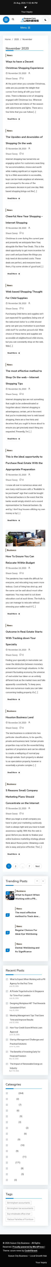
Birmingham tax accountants (20, 1208)
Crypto (13, 1099)
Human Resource (17, 1128)
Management (16, 1157)
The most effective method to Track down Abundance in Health (27, 914)
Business (11, 550)
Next (38, 866)
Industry (13, 1139)
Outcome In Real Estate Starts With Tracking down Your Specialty (24, 638)
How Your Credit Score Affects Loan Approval (26, 1030)
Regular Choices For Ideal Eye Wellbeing (26, 932)
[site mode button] (45, 19)
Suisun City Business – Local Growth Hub (27, 1256)
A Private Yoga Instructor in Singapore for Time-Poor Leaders (27, 993)
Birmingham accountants (18, 1203)
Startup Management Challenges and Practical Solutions (26, 1042)
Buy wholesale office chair (18, 1214)
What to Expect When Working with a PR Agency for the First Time (27, 897)
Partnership (15, 1168)
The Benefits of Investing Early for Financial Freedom (25, 1054)
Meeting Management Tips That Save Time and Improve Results (27, 1017)
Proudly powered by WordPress (28, 1247)
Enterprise (14, 1116)
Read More (12, 119)
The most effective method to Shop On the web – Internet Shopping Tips (24, 377)
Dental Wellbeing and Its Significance (27, 949)
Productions (15, 1174)
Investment (15, 1145)
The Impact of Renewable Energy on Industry (26, 1066)
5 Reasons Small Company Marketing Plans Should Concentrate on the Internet (22, 797)
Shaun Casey (12, 78)
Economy (14, 1105)
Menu (23, 27)
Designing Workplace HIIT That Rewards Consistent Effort (27, 1005)
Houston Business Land (19, 717)
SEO (12, 1180)
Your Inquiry (26, 12)
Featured (14, 1122)
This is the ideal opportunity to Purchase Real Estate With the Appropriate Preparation (24, 463)
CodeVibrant (31, 1250)
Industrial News (17, 1134)
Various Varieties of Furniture (20, 1219)
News (9, 55)
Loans (12, 1151)
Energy (13, 1110)
